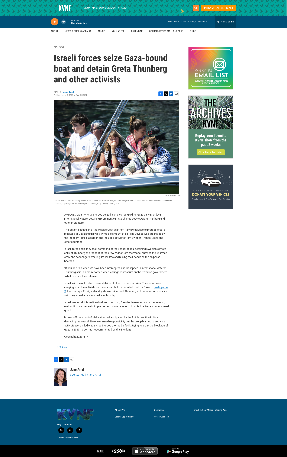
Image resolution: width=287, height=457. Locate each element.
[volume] (63, 21)
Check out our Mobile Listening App (210, 410)
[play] (54, 22)
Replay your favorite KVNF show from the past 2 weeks (210, 140)
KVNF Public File (161, 417)
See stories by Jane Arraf (85, 374)
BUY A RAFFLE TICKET (219, 7)
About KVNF (120, 410)
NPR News (59, 46)
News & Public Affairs (78, 31)
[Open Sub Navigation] (60, 31)
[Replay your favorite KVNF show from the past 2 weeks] (210, 112)
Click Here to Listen (210, 152)
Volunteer (118, 31)
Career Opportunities (125, 417)
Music (101, 31)
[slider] (68, 21)
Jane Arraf (68, 92)
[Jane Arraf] (60, 377)
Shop (193, 31)
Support (178, 31)
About (54, 31)
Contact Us (159, 410)
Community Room (159, 31)
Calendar (137, 31)
